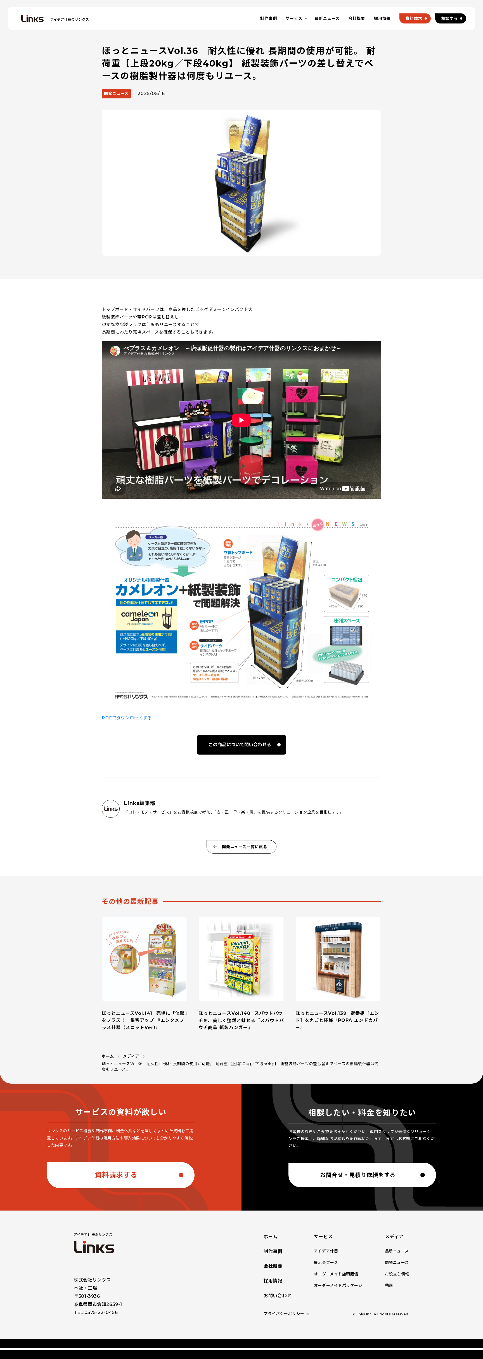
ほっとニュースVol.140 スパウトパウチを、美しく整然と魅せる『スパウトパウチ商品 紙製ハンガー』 (241, 1020)
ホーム (108, 1056)
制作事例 (273, 1251)
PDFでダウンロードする (127, 717)
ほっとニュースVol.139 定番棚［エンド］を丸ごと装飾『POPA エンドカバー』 (337, 1020)
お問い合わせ (278, 1295)
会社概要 (273, 1266)
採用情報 (273, 1281)
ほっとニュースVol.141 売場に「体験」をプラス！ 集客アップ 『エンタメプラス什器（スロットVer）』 (144, 1020)
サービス (323, 1236)
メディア (131, 1056)
